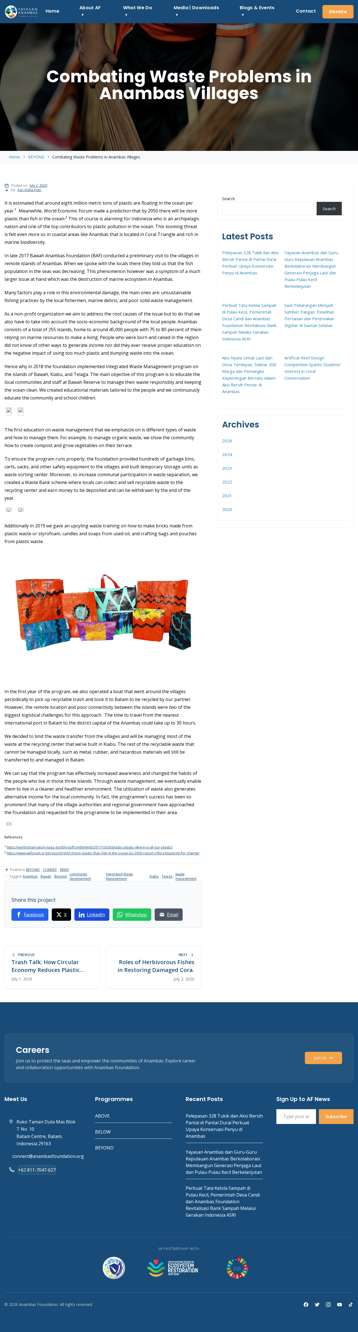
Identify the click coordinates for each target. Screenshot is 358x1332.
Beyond (60, 876)
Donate (338, 11)
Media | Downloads (196, 7)
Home (52, 11)
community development (80, 876)
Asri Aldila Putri (29, 190)
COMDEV (50, 870)
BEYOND (36, 157)
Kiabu (154, 876)
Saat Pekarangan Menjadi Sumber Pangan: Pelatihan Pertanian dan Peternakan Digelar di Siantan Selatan (309, 315)
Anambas (29, 876)
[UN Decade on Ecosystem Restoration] (172, 1268)
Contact (306, 11)
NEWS (64, 870)
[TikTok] (351, 1304)
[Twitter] (317, 1304)
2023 (227, 468)
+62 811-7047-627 (37, 1170)
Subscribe (336, 1116)
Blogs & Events (257, 7)
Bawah (46, 876)
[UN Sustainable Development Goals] (238, 1268)
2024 (227, 454)
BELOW (103, 1132)
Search (228, 198)
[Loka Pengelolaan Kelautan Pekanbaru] (113, 1268)
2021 (227, 495)
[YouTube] (339, 1304)
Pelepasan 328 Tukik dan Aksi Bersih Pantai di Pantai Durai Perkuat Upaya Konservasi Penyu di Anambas (250, 262)
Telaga (167, 876)
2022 (227, 482)
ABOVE (102, 1116)
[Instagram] (328, 1304)
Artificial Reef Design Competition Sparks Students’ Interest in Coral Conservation (312, 368)
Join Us (320, 1057)
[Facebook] (306, 1304)
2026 (227, 440)
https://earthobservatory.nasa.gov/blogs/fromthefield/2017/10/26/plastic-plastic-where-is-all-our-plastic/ (90, 847)
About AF (90, 7)
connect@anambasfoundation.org (48, 1156)
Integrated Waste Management (119, 876)
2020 (227, 509)
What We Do (137, 7)
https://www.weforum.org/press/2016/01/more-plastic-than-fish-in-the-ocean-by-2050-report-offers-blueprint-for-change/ (103, 853)
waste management (185, 876)
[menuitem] (52, 11)
